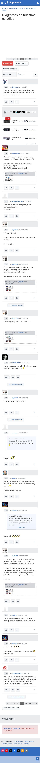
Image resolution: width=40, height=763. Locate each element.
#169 (6, 230)
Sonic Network (18, 741)
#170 (6, 264)
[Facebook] (14, 750)
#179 (6, 643)
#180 (6, 673)
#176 (6, 510)
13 (26, 59)
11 (18, 59)
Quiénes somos (7, 743)
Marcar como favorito (11, 68)
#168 (6, 201)
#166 (6, 87)
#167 (6, 153)
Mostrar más (21, 527)
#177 (6, 556)
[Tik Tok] (10, 750)
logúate (21, 173)
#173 (6, 398)
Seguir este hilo (22, 63)
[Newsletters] (26, 750)
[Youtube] (6, 750)
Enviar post (8, 63)
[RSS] (22, 750)
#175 (6, 478)
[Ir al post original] (9, 438)
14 (30, 59)
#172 (6, 362)
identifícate (16, 728)
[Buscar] (35, 74)
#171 (6, 318)
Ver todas (30, 112)
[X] (18, 750)
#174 (6, 433)
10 (14, 59)
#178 (6, 615)
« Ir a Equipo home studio (11, 707)
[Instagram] (2, 750)
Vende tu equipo (29, 741)
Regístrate (7, 728)
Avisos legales (17, 743)
